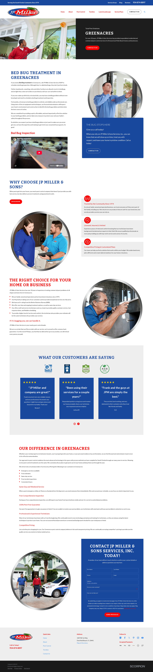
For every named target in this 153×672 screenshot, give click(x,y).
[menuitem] (10, 668)
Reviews (127, 2)
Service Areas (112, 2)
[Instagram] (138, 638)
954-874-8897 (139, 2)
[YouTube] (142, 638)
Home (45, 638)
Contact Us (134, 12)
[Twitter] (129, 638)
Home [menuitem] (63, 12)
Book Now (15, 201)
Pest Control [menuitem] (81, 12)
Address (89, 581)
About (45, 642)
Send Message (112, 614)
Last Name (116, 569)
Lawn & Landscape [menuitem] (105, 12)
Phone (88, 575)
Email (115, 575)
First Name (89, 569)
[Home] (23, 12)
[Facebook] (125, 638)
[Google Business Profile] (120, 638)
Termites (46, 650)
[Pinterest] (134, 638)
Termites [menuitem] (92, 12)
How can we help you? (92, 593)
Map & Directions (82, 643)
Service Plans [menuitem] (119, 12)
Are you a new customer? (93, 587)
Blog (120, 2)
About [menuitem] (71, 12)
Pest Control (47, 646)
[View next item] (78, 424)
